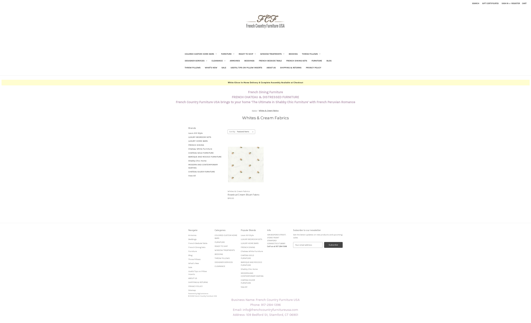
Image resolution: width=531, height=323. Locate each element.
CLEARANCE (217, 60)
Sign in (505, 3)
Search (475, 3)
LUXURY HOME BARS (198, 141)
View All (192, 175)
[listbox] (246, 132)
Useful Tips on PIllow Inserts (246, 67)
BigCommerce (202, 294)
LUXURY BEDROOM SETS (199, 137)
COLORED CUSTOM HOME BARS (199, 54)
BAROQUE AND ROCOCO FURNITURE (205, 156)
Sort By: (232, 132)
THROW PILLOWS (310, 54)
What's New (211, 67)
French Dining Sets (296, 60)
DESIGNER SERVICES (195, 60)
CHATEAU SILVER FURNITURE (201, 171)
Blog (328, 60)
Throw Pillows (193, 67)
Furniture (317, 60)
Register (515, 3)
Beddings (249, 60)
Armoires (235, 60)
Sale (224, 67)
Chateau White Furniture (200, 149)
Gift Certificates (490, 3)
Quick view (243, 162)
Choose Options (246, 167)
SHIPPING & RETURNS (290, 67)
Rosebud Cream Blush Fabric (244, 194)
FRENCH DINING (196, 145)
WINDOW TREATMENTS (271, 54)
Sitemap (192, 290)
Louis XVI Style (195, 133)
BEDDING (293, 54)
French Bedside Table (270, 60)
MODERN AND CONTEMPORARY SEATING (203, 166)
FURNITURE (226, 54)
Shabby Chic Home (197, 160)
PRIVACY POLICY (313, 67)
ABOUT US (271, 67)
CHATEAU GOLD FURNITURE (201, 153)
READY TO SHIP (246, 54)
